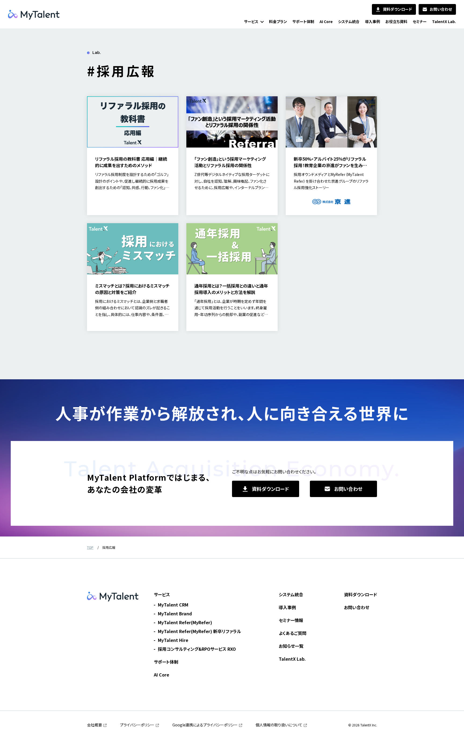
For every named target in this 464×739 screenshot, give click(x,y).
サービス (162, 594)
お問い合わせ (356, 607)
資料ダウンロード (360, 594)
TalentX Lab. (292, 659)
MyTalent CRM (173, 604)
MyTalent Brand (175, 613)
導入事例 (287, 607)
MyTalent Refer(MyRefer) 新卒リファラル (199, 631)
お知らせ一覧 (291, 646)
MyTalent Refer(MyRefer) (185, 622)
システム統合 (291, 594)
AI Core (161, 674)
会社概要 (94, 724)
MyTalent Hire (173, 640)
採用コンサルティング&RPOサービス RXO (197, 649)
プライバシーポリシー (137, 724)
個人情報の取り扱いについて (279, 724)
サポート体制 (166, 662)
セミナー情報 (291, 620)
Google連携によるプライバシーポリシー (205, 724)
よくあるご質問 (292, 633)
